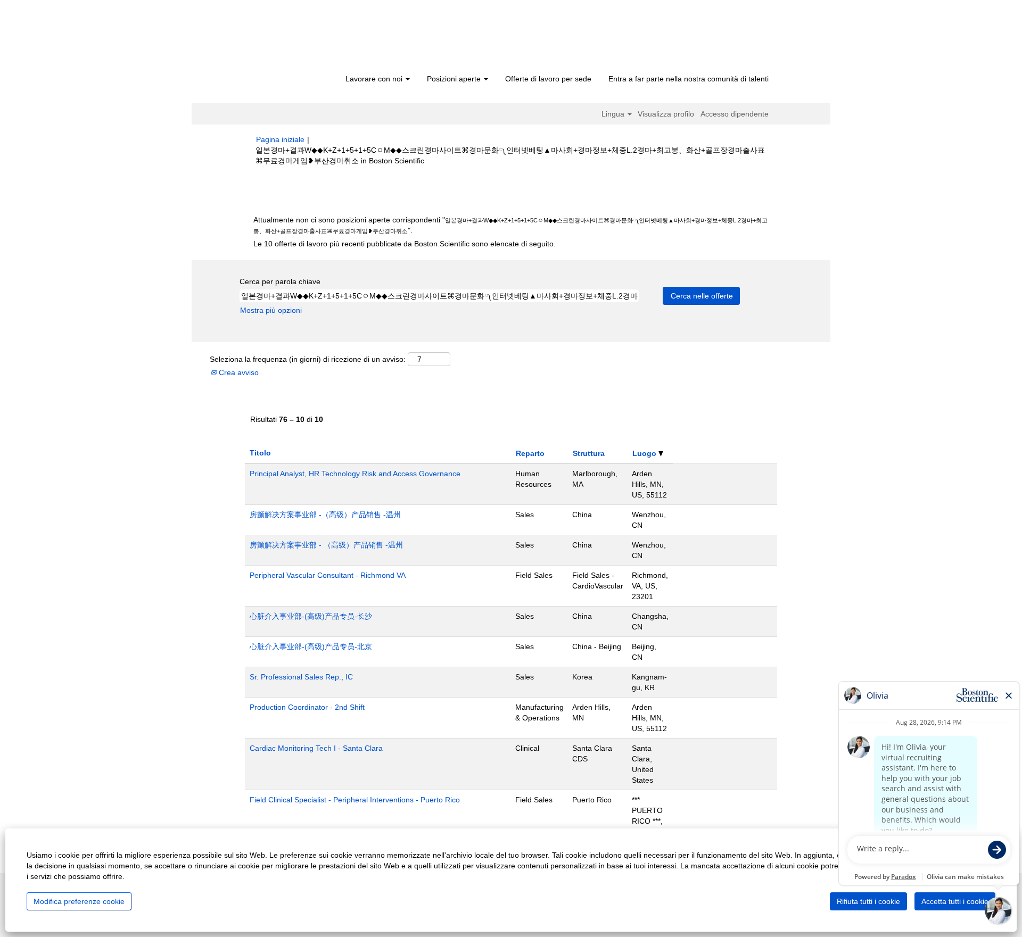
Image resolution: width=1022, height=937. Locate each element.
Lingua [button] (614, 114)
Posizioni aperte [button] (455, 78)
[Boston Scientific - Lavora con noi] (317, 38)
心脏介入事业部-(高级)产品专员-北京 (311, 646)
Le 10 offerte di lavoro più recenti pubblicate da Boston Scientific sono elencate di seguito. (404, 243)
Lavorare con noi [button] (375, 78)
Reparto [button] (530, 453)
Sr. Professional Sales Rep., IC (301, 677)
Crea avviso (238, 372)
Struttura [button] (589, 453)
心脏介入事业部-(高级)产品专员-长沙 (311, 616)
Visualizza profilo (666, 114)
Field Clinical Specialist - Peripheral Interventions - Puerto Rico (355, 799)
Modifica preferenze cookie (79, 901)
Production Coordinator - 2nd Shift (307, 707)
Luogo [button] (645, 453)
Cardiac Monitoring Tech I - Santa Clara (316, 748)
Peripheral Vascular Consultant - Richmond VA (328, 575)
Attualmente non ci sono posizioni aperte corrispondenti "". (510, 225)
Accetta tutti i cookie (954, 901)
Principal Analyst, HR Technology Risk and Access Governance (355, 473)
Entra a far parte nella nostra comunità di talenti (688, 78)
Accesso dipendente (734, 114)
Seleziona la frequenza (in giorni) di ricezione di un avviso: (308, 359)
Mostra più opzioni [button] (271, 310)
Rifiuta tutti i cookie (868, 901)
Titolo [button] (260, 453)
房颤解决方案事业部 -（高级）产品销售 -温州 (325, 514)
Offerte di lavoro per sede (548, 78)
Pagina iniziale (280, 139)
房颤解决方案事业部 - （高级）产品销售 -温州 (326, 545)
